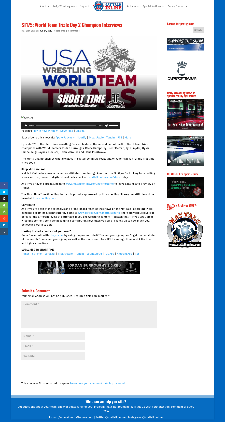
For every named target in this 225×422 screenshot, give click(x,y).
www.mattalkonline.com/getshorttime (90, 183)
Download (66, 130)
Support (84, 6)
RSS (119, 137)
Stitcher (37, 253)
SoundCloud (94, 253)
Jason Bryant (31, 31)
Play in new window (45, 130)
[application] (70, 125)
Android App (124, 253)
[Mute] (106, 125)
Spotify (81, 137)
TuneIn (110, 137)
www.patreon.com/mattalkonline (99, 212)
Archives (131, 6)
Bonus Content (176, 6)
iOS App (109, 253)
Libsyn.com (56, 235)
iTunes (25, 253)
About (43, 6)
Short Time (59, 31)
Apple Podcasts (65, 137)
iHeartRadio (96, 137)
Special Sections (152, 6)
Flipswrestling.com (44, 198)
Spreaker (49, 253)
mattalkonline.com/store (104, 177)
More (128, 137)
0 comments (74, 31)
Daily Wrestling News (65, 6)
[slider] (114, 125)
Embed (80, 130)
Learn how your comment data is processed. (97, 383)
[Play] (25, 125)
